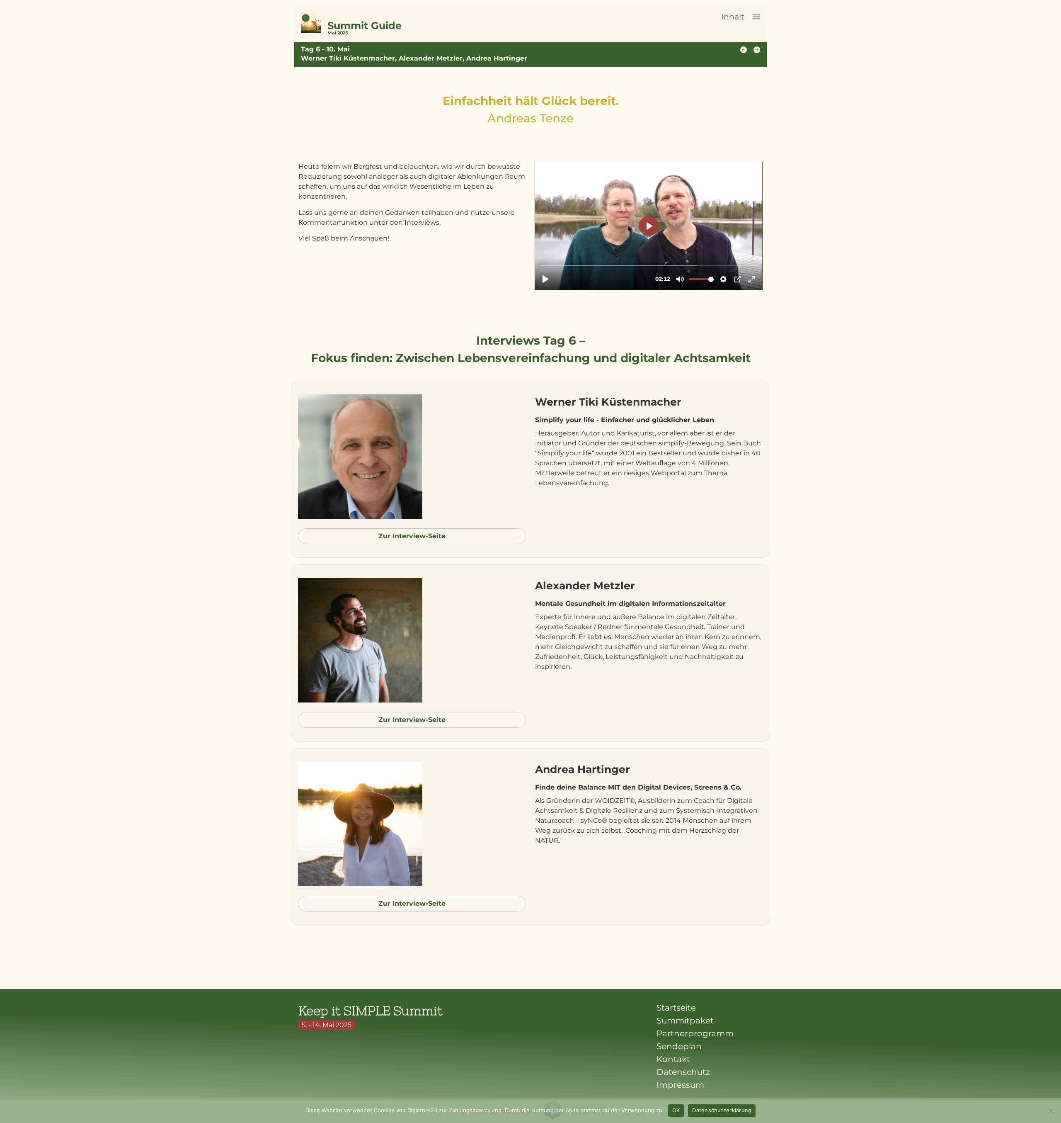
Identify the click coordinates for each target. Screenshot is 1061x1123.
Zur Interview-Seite (412, 536)
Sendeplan (679, 1046)
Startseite (676, 1008)
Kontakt (673, 1059)
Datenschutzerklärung (721, 1110)
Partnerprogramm (695, 1033)
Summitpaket (685, 1021)
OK (676, 1110)
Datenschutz (683, 1072)
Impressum (680, 1085)
